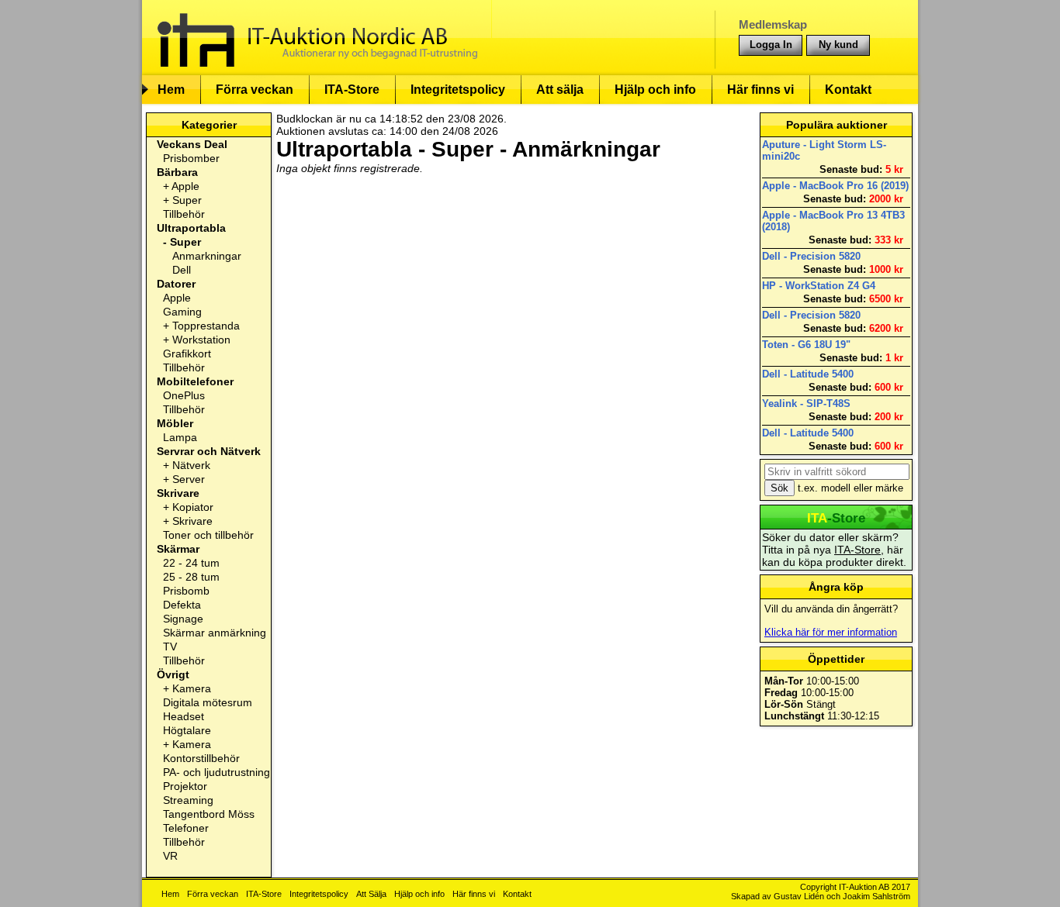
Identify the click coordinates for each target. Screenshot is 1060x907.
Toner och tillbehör (208, 535)
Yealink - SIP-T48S (806, 403)
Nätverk (191, 465)
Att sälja (560, 89)
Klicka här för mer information (830, 632)
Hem (171, 89)
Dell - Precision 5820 (811, 256)
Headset (183, 716)
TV (170, 646)
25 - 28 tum (191, 577)
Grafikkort (187, 353)
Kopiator (192, 507)
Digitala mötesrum (207, 702)
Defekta (182, 604)
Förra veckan (254, 89)
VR (170, 856)
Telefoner (186, 828)
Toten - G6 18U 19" (806, 344)
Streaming (188, 800)
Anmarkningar (206, 256)
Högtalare (187, 730)
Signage (183, 618)
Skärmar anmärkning (214, 632)
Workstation (201, 339)
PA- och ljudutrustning (216, 772)
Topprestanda (206, 325)
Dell (181, 270)
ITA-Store (351, 89)
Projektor (185, 786)
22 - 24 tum (191, 563)
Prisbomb (186, 591)
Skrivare (192, 521)
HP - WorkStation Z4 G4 (818, 285)
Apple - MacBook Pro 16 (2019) (835, 185)
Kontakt (848, 89)
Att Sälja (371, 893)
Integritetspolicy (457, 89)
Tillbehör (184, 214)
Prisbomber (191, 158)
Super (187, 200)
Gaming (182, 311)
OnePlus (184, 395)
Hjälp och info (655, 89)
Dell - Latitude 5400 (808, 374)
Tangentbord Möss (209, 814)
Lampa (180, 437)
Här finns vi (760, 89)
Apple (185, 186)
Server (188, 479)
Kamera (191, 688)
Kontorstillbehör (201, 758)
